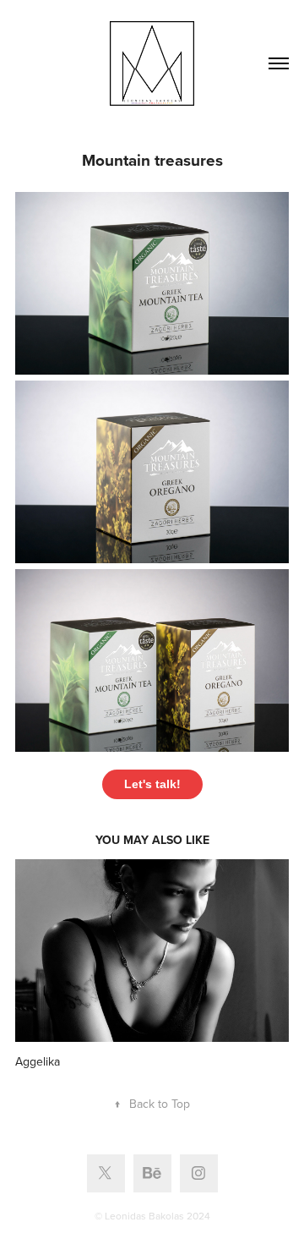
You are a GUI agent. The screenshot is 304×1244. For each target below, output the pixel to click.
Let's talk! (152, 784)
